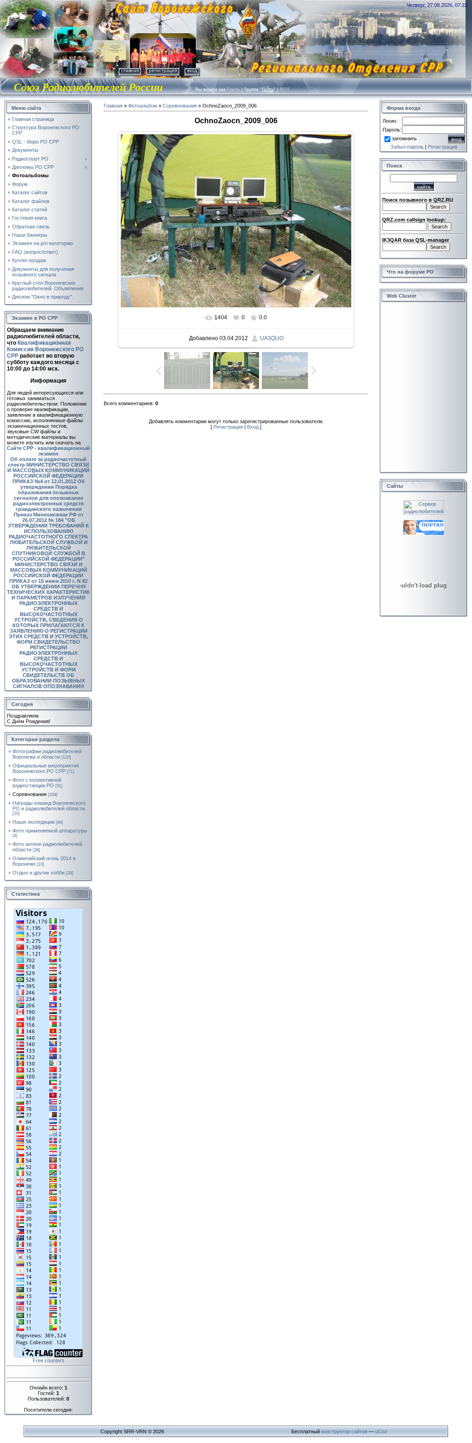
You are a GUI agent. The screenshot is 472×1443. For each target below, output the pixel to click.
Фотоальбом (142, 105)
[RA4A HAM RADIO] (423, 523)
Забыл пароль (407, 147)
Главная (130, 70)
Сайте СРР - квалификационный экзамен (48, 450)
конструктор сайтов (344, 1431)
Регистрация (163, 70)
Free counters (49, 1360)
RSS (284, 89)
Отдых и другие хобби (38, 872)
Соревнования (29, 794)
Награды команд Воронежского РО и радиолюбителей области (48, 805)
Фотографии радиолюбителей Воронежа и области (47, 754)
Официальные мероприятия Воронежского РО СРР (45, 768)
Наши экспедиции (33, 822)
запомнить (404, 138)
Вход (192, 70)
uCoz (381, 1431)
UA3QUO (271, 338)
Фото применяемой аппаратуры (49, 830)
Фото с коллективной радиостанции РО (36, 782)
